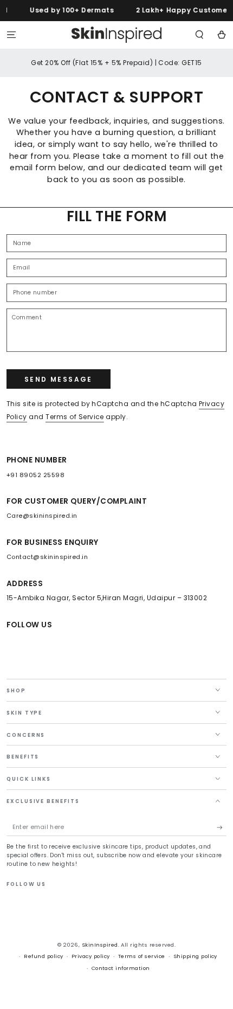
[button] (199, 34)
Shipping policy (195, 956)
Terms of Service (75, 416)
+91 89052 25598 (35, 475)
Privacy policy (91, 956)
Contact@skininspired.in (47, 556)
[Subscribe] (221, 827)
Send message (58, 379)
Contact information (121, 968)
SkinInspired (100, 944)
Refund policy (43, 956)
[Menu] (11, 34)
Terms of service (141, 956)
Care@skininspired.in (42, 515)
